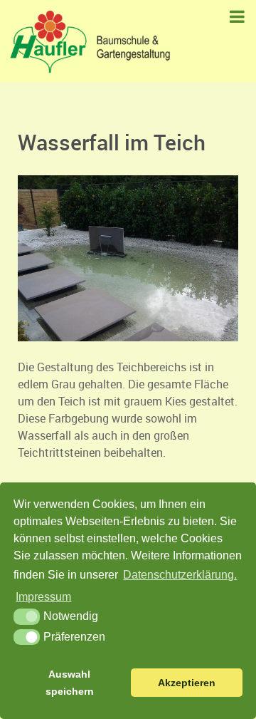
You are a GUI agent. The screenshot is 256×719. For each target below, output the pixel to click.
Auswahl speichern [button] (70, 682)
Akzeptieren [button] (186, 682)
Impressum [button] (43, 597)
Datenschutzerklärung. (180, 575)
